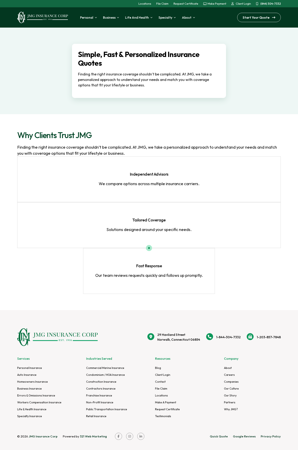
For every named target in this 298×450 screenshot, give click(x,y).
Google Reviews (244, 436)
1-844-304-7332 (228, 337)
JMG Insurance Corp (43, 436)
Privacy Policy (271, 436)
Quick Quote (219, 436)
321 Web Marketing (93, 436)
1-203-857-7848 (269, 337)
